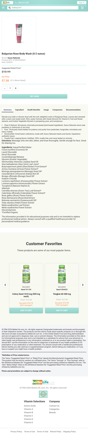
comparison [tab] (57, 110)
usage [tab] (46, 110)
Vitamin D (28, 419)
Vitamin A (28, 409)
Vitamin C (28, 416)
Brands (52, 412)
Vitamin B (28, 412)
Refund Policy (55, 432)
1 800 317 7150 (23, 2)
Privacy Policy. (16, 432)
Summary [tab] (8, 110)
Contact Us (54, 406)
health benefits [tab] (33, 110)
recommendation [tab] (73, 110)
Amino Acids (30, 406)
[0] (82, 7)
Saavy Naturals (14, 58)
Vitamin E (28, 422)
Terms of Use (29, 432)
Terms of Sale (42, 432)
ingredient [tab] (19, 110)
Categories (54, 409)
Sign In (82, 2)
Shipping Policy (69, 432)
